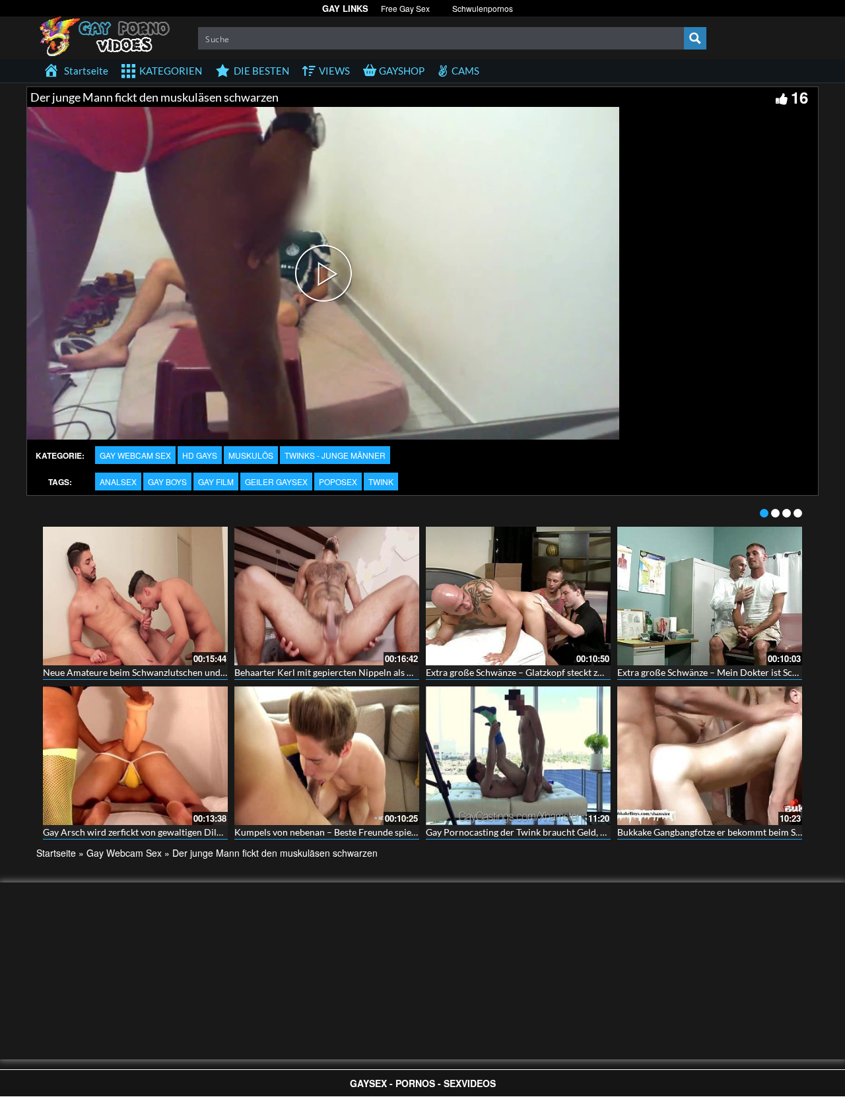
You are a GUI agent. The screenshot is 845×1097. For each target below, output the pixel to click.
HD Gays (199, 455)
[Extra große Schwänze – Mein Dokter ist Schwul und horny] (709, 596)
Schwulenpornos (482, 8)
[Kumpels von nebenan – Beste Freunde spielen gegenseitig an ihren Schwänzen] (326, 755)
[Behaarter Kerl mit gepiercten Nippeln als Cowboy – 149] (326, 596)
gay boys (167, 481)
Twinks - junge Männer (335, 455)
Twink (380, 481)
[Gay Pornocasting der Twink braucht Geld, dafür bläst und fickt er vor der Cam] (518, 755)
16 (799, 97)
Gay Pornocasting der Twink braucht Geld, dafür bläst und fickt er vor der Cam (585, 832)
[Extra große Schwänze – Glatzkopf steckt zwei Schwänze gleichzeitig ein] (518, 596)
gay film (216, 481)
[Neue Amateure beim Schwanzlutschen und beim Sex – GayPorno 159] (135, 596)
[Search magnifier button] (695, 38)
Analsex (118, 481)
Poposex (338, 481)
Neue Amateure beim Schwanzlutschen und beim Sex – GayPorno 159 (185, 672)
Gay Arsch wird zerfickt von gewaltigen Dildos (137, 832)
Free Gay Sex (405, 8)
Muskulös (250, 455)
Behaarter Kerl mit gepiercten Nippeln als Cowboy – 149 (350, 672)
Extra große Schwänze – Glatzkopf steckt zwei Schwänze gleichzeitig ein (571, 672)
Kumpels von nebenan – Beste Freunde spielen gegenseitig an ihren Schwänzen (394, 832)
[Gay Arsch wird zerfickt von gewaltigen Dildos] (135, 755)
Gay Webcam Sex (135, 455)
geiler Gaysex (276, 481)
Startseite (56, 852)
